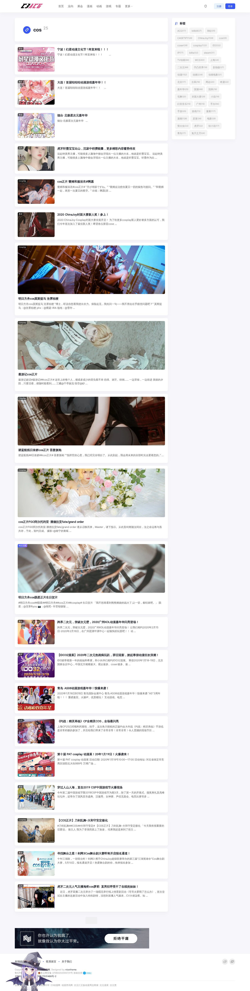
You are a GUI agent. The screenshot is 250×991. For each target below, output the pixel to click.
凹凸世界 (200, 67)
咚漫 (224, 81)
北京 (181, 81)
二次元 (182, 67)
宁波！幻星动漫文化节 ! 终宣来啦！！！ (83, 49)
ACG (181, 30)
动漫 (182, 74)
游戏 (108, 6)
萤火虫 (182, 125)
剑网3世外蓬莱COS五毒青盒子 (77, 919)
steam (209, 52)
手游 (181, 111)
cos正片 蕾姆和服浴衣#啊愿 (75, 181)
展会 (80, 6)
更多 (127, 6)
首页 (61, 6)
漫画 (89, 6)
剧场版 (218, 67)
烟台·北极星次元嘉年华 (72, 115)
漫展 (210, 111)
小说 (215, 96)
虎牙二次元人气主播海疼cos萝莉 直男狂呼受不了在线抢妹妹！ (98, 886)
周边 (210, 81)
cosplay (200, 45)
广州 (200, 103)
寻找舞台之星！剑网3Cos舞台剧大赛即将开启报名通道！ (93, 853)
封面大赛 (198, 96)
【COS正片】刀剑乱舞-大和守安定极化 (82, 820)
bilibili (197, 30)
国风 (213, 89)
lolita (193, 52)
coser (182, 45)
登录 (230, 6)
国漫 (198, 89)
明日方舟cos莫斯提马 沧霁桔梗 (38, 298)
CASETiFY (184, 38)
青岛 (181, 133)
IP (180, 52)
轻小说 (214, 125)
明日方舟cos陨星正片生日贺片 (38, 597)
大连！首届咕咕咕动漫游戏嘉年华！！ (81, 82)
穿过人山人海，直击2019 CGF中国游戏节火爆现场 (89, 787)
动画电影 (215, 74)
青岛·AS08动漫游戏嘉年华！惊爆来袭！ (83, 688)
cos (223, 38)
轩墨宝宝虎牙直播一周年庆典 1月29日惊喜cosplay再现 (92, 952)
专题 (118, 6)
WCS (199, 60)
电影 (211, 118)
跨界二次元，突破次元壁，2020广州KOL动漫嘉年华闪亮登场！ (98, 622)
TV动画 (183, 60)
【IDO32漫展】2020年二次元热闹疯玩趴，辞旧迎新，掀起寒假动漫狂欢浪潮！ (108, 655)
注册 (219, 6)
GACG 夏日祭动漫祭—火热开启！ (79, 985)
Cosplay (22, 181)
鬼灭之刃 (198, 133)
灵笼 (197, 118)
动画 (99, 6)
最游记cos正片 (27, 374)
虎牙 (198, 125)
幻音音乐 (183, 103)
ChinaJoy (205, 38)
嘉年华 (182, 89)
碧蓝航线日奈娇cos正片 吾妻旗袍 (39, 450)
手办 (214, 103)
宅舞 (181, 96)
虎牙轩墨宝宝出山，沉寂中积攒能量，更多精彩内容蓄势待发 (96, 148)
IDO (217, 45)
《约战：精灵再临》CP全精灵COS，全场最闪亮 (88, 721)
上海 (214, 60)
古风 (195, 81)
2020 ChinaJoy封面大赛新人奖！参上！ (83, 214)
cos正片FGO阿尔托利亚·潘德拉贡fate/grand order (51, 521)
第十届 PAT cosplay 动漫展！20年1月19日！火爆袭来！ (93, 754)
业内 (70, 6)
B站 (211, 30)
